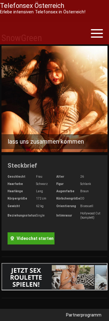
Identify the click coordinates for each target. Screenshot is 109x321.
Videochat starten (35, 238)
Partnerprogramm (83, 314)
